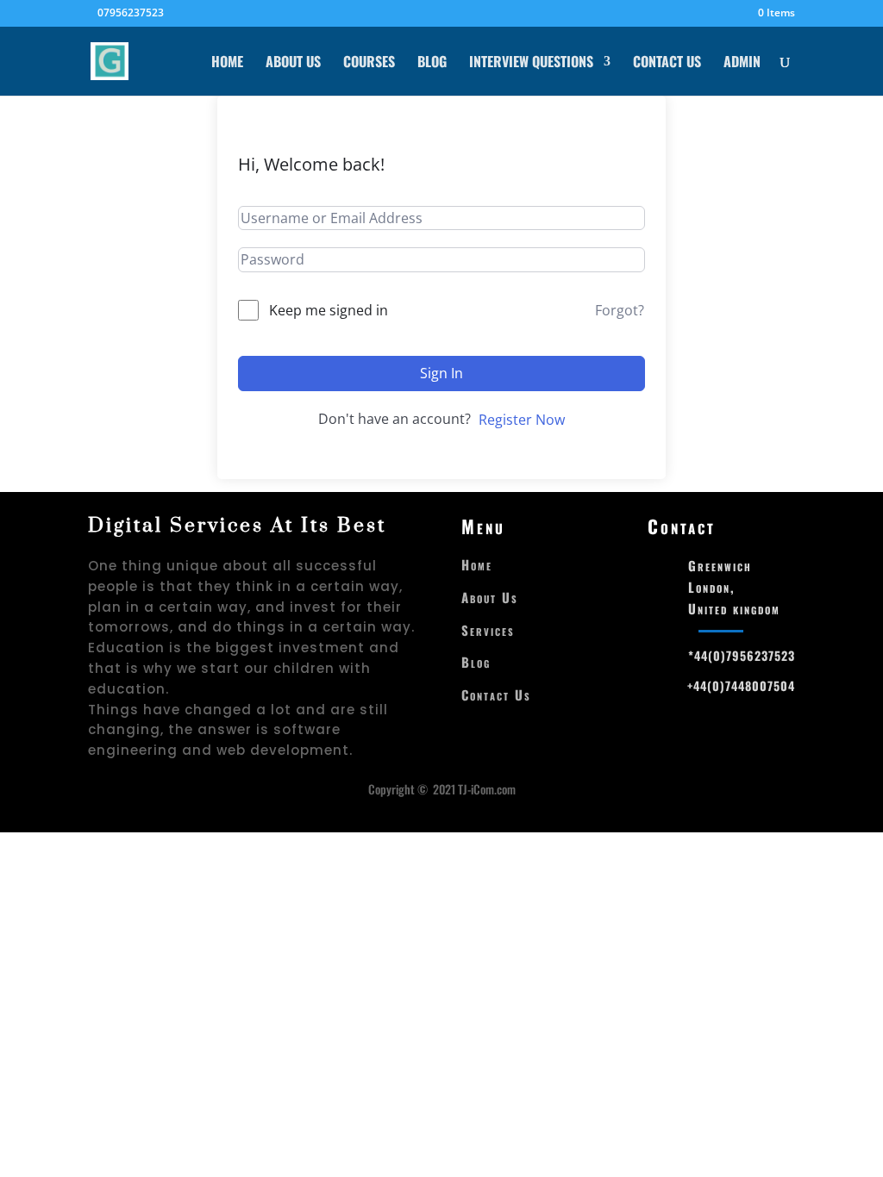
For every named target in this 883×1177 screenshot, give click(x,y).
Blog (432, 63)
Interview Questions (531, 63)
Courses (369, 63)
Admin (742, 63)
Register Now (522, 419)
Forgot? (619, 310)
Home (227, 63)
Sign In (441, 373)
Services (488, 629)
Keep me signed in (328, 310)
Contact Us (667, 63)
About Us (293, 63)
